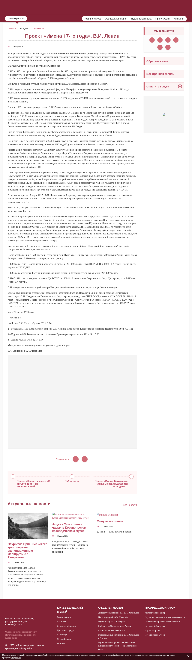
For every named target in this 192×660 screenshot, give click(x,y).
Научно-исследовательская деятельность (165, 617)
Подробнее (16, 657)
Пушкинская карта (141, 18)
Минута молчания (110, 521)
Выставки (61, 621)
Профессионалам (174, 7)
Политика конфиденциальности (20, 634)
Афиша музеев (93, 18)
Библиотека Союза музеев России (114, 625)
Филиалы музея (142, 7)
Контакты (179, 18)
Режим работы (64, 616)
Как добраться (64, 639)
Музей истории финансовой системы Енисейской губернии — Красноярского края (118, 645)
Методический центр (155, 612)
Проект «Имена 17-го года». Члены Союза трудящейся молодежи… (111, 483)
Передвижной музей (155, 634)
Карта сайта (11, 637)
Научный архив (152, 630)
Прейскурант (162, 18)
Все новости (130, 505)
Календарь (62, 634)
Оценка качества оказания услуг (21, 631)
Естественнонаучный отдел (111, 630)
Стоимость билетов (66, 625)
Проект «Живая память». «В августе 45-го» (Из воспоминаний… (33, 483)
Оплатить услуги (157, 86)
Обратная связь (157, 61)
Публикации (39, 28)
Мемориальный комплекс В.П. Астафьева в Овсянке (118, 636)
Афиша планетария (116, 18)
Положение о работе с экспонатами (162, 621)
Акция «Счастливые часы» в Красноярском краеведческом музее (69, 527)
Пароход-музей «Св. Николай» (113, 617)
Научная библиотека (155, 625)
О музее (90, 7)
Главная (12, 28)
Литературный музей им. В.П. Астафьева (118, 612)
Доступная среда (65, 630)
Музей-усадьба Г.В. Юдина (111, 621)
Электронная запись (160, 74)
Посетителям (113, 7)
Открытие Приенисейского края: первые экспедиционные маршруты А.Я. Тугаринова (27, 550)
